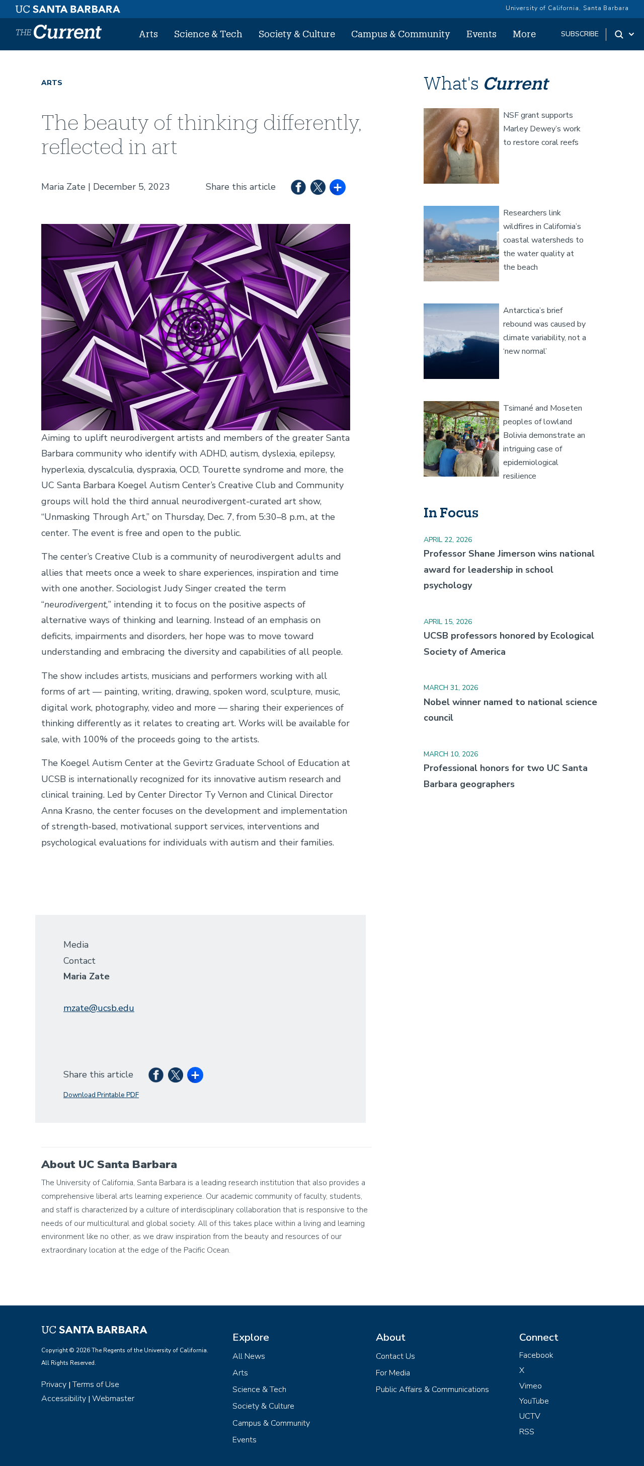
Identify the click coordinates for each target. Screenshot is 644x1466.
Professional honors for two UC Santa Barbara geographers (506, 776)
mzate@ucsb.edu (98, 1008)
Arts (148, 33)
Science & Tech (208, 33)
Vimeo (530, 1386)
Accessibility (63, 1398)
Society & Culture (297, 33)
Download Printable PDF (101, 1095)
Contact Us (395, 1356)
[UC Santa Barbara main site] (68, 6)
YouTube (534, 1401)
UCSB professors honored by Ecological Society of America (509, 644)
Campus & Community (400, 33)
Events (481, 33)
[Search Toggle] (625, 34)
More (524, 33)
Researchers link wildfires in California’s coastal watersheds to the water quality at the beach (543, 240)
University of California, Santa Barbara (567, 8)
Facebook (536, 1355)
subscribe (580, 34)
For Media (393, 1372)
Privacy (53, 1384)
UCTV (529, 1416)
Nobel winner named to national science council (510, 710)
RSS (526, 1431)
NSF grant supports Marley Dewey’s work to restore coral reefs (542, 129)
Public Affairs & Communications (432, 1389)
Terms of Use (95, 1384)
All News (248, 1356)
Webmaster (113, 1398)
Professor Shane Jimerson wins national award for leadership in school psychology (509, 569)
